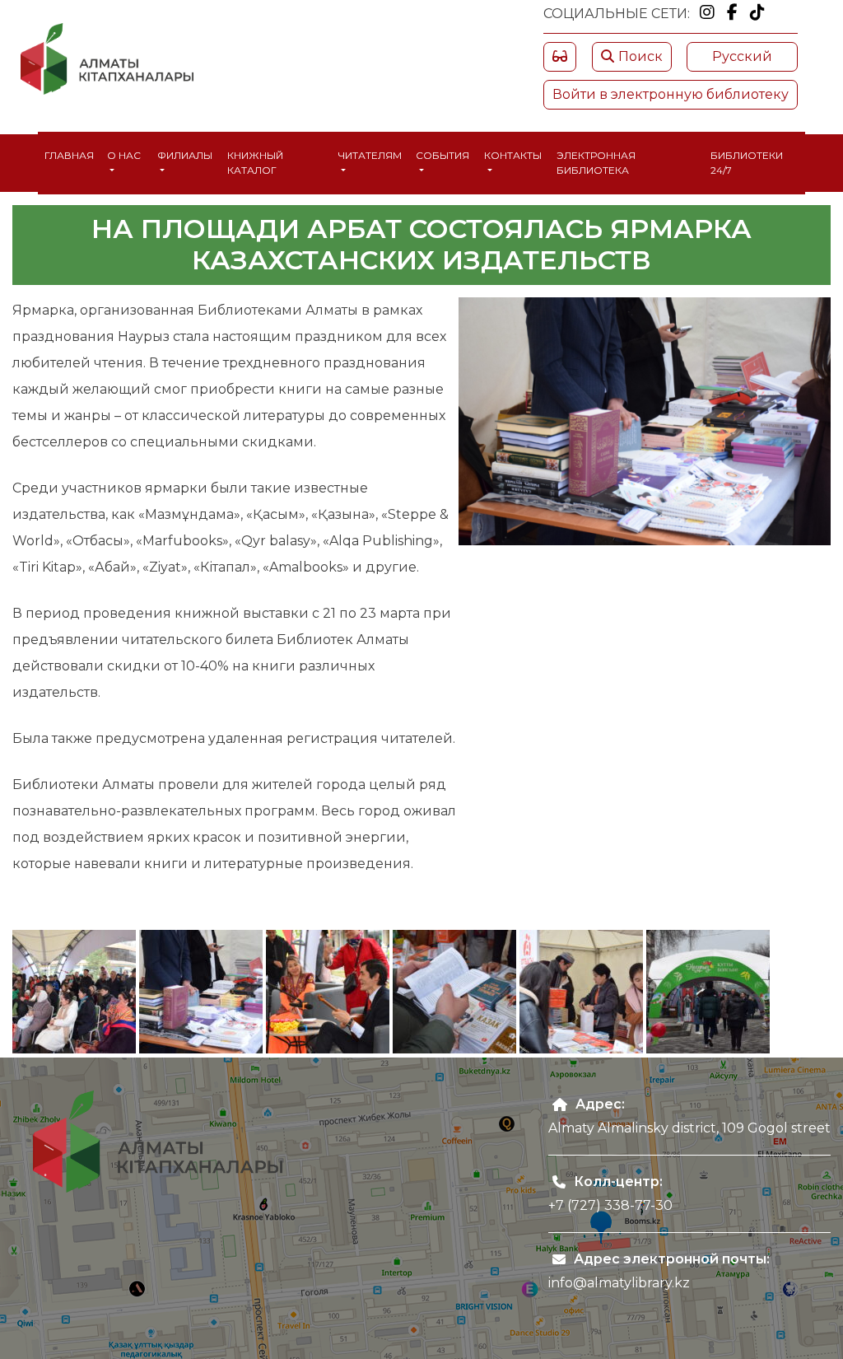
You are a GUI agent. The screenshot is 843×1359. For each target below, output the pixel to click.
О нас (124, 155)
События (442, 155)
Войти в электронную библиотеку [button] (670, 94)
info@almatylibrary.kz (619, 1283)
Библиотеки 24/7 (746, 162)
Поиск (640, 56)
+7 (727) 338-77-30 (610, 1205)
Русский (742, 56)
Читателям (370, 155)
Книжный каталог (255, 162)
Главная (69, 155)
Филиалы (184, 155)
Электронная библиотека (596, 162)
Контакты (513, 155)
